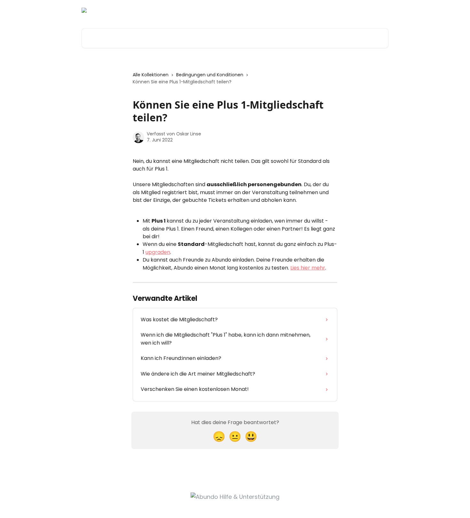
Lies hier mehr (307, 267)
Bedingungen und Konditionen (209, 75)
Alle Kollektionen (150, 75)
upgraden (157, 252)
